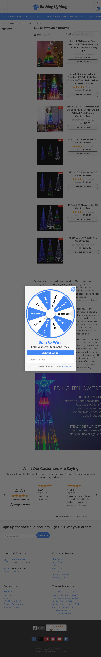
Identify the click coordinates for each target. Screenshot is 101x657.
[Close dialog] (73, 289)
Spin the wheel (50, 353)
